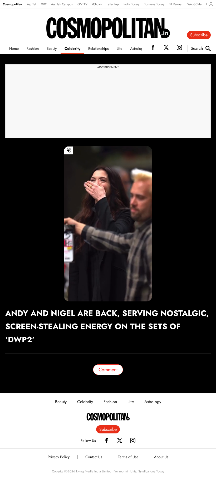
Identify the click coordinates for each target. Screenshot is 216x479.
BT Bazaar (176, 4)
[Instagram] (132, 440)
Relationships (98, 48)
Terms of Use (128, 457)
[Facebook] (106, 440)
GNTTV (82, 4)
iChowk (97, 4)
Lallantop (113, 4)
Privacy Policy (59, 457)
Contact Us (93, 457)
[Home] (108, 417)
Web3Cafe (194, 4)
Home (14, 48)
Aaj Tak (32, 4)
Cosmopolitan (12, 4)
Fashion (33, 48)
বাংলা (43, 4)
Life (119, 48)
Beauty (52, 48)
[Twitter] (119, 440)
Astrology (137, 48)
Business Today (154, 4)
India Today (131, 4)
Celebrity (72, 48)
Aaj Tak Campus (62, 4)
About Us (161, 457)
